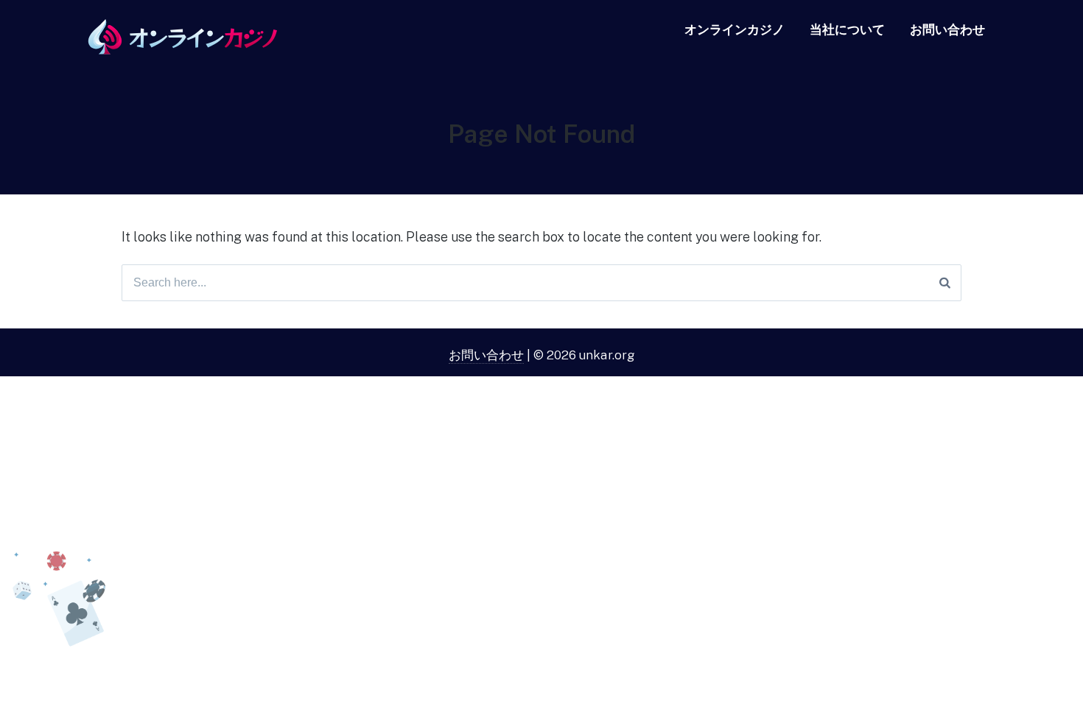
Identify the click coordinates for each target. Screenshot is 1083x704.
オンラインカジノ (734, 29)
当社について (847, 29)
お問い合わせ (947, 29)
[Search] (944, 282)
